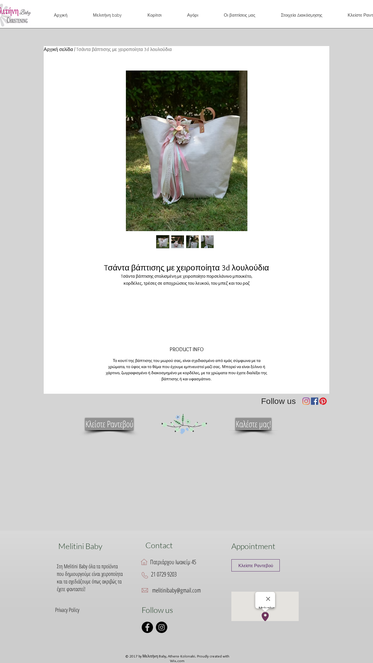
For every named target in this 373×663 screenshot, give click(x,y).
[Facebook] (314, 401)
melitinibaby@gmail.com (176, 590)
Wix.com (177, 660)
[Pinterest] (323, 401)
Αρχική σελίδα (58, 49)
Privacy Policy (67, 610)
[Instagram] (306, 401)
